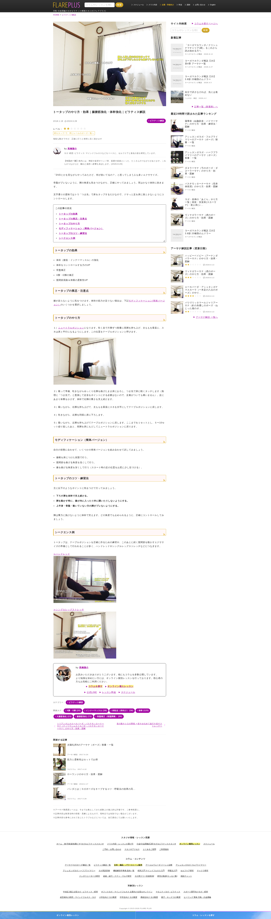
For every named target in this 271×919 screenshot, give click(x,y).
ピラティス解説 (157, 121)
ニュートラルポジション (71, 328)
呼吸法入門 (172, 871)
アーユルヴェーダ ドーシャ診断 (159, 865)
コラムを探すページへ (206, 23)
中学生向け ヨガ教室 (128, 897)
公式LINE (92, 692)
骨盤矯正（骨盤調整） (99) (109, 716)
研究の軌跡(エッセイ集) (167, 876)
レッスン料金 (109, 692)
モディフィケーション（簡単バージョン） (81, 228)
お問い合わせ (200, 5)
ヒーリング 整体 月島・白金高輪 (197, 897)
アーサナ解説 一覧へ (207, 317)
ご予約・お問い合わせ (111, 849)
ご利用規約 (164, 849)
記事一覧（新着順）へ (206, 106)
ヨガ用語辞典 (104, 871)
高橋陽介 (72, 148)
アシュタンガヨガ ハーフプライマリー (79, 871)
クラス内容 (153, 5)
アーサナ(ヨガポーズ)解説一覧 (77, 865)
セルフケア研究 (187, 871)
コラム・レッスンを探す (203, 915)
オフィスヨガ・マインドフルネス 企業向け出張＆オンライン (126, 892)
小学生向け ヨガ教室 (108, 897)
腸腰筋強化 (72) (84, 716)
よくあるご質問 (149, 849)
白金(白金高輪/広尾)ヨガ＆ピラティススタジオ (156, 844)
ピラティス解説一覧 (102, 865)
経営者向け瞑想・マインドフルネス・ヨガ (78, 897)
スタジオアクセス (132, 849)
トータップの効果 (68, 214)
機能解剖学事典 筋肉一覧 (123, 871)
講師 (188, 5)
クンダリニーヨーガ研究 (89, 876)
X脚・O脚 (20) (74, 710)
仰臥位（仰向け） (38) (122, 710)
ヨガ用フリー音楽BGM (144, 876)
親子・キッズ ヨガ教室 (171, 897)
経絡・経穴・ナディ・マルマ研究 (117, 876)
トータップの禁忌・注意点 (73, 218)
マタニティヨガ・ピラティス (168, 892)
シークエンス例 (67, 238)
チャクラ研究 (202, 871)
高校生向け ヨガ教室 (149, 897)
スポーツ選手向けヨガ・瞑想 (195, 892)
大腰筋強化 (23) (64, 716)
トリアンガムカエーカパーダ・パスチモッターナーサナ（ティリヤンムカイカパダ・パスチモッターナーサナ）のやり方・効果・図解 (80, 726)
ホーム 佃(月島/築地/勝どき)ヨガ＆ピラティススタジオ (80, 844)
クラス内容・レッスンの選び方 (120, 844)
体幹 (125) (144, 710)
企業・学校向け (168, 5)
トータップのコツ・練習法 (73, 233)
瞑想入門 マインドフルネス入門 (151, 871)
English (212, 5)
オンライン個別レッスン (68, 915)
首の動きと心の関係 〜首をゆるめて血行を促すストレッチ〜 (139, 725)
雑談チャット (186, 876)
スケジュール (138, 5)
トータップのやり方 (69, 223)
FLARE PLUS (146, 908)
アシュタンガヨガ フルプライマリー (191, 865)
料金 (180, 5)
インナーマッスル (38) (96, 710)
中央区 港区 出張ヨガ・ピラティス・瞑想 (80, 892)
